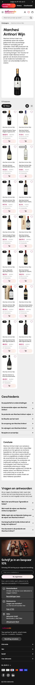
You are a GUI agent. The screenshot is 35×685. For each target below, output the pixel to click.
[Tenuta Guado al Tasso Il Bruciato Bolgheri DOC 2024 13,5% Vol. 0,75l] (9, 222)
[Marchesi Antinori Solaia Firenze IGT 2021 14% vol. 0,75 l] (26, 292)
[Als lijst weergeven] (32, 106)
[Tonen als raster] (27, 106)
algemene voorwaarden (8, 583)
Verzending (7, 138)
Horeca (19, 5)
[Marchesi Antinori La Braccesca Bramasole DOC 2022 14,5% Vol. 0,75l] (9, 362)
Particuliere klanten (6, 5)
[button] (2, 2)
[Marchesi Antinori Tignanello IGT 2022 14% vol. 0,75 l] (26, 257)
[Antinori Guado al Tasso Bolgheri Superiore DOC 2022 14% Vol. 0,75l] (9, 118)
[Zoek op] (31, 18)
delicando (10, 682)
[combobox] (17, 18)
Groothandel (28, 5)
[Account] (25, 12)
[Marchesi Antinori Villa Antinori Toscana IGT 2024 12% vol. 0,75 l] (26, 152)
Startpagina (5, 23)
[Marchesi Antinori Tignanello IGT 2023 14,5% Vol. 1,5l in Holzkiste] (26, 222)
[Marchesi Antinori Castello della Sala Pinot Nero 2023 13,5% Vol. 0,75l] (9, 152)
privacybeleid (24, 583)
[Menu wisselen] (2, 12)
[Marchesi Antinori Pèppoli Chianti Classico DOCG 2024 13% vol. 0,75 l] (26, 187)
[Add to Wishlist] (15, 112)
